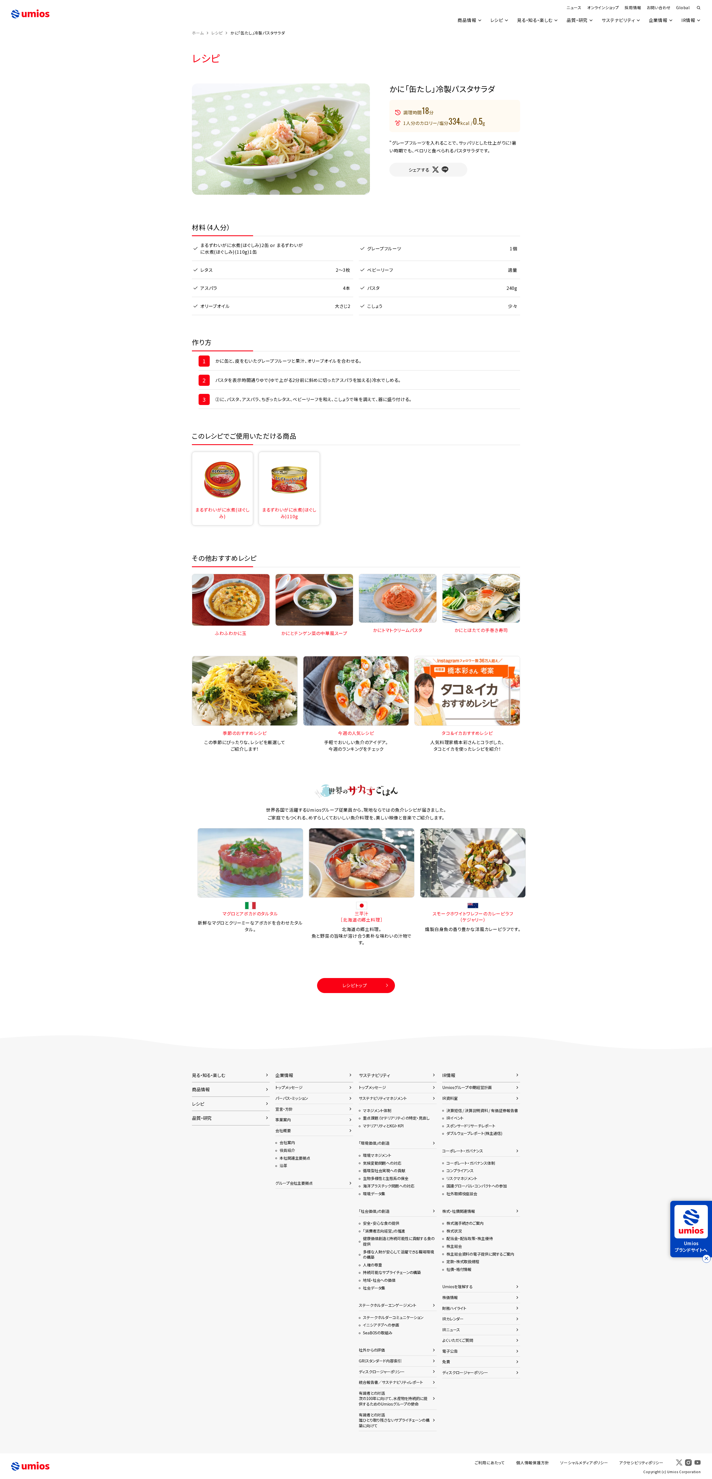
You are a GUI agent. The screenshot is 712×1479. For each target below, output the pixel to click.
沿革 (283, 1165)
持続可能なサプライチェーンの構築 (392, 1272)
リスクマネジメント (461, 1178)
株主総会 (454, 1246)
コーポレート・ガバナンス (462, 1151)
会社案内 (287, 1142)
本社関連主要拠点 (295, 1158)
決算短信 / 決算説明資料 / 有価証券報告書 (482, 1110)
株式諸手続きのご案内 (465, 1223)
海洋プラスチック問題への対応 (388, 1186)
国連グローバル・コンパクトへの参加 (476, 1186)
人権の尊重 (372, 1265)
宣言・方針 (284, 1109)
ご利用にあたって (490, 1462)
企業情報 (658, 20)
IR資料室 (450, 1098)
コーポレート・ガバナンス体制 (470, 1163)
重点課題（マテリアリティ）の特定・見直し (396, 1118)
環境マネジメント (377, 1155)
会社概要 (283, 1130)
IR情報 (688, 20)
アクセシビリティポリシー (641, 1462)
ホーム (198, 33)
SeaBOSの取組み (377, 1332)
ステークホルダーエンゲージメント (387, 1305)
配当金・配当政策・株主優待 (469, 1238)
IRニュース (451, 1329)
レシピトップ (354, 985)
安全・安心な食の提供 (381, 1223)
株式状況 (454, 1231)
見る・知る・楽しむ (535, 20)
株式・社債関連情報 (458, 1211)
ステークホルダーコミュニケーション (393, 1317)
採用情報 (633, 7)
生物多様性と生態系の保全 (386, 1178)
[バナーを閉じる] (706, 1258)
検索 (699, 8)
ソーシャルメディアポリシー (584, 1462)
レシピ (496, 20)
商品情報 (467, 20)
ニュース (574, 7)
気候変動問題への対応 (382, 1163)
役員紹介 (287, 1150)
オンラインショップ (603, 7)
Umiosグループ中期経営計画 (467, 1087)
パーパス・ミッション (291, 1098)
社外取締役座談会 (461, 1193)
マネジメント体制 (377, 1110)
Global (683, 7)
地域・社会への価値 (379, 1280)
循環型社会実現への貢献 (384, 1170)
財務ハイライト (454, 1308)
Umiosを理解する (457, 1286)
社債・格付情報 (458, 1269)
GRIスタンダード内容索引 (380, 1361)
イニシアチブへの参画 (381, 1325)
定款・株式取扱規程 (462, 1261)
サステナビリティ (618, 20)
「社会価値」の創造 (374, 1211)
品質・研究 (577, 20)
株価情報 (450, 1297)
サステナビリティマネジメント (383, 1098)
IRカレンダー (453, 1319)
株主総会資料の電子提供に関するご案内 (480, 1254)
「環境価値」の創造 (374, 1143)
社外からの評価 (372, 1350)
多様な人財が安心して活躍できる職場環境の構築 (398, 1254)
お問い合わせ (659, 7)
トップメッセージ (289, 1087)
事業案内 (283, 1119)
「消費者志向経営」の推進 (384, 1231)
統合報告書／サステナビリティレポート (391, 1382)
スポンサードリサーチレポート (470, 1126)
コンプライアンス (460, 1170)
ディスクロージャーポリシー (382, 1371)
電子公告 (450, 1351)
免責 (446, 1361)
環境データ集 (374, 1193)
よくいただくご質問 (457, 1340)
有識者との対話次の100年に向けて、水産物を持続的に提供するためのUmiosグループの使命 (393, 1398)
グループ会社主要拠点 (294, 1183)
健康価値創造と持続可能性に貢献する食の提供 (399, 1241)
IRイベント (455, 1118)
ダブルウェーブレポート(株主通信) (474, 1133)
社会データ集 (374, 1288)
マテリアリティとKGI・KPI (383, 1126)
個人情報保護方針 (532, 1462)
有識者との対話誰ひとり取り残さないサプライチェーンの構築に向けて (394, 1420)
